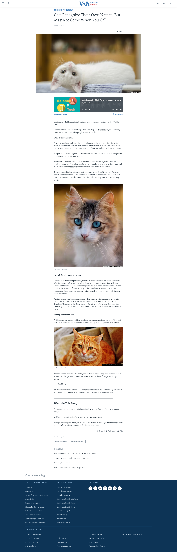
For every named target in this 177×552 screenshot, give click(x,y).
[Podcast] (115, 488)
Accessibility (29, 499)
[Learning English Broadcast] (158, 3)
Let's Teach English (63, 511)
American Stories (31, 542)
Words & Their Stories (97, 546)
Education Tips (62, 542)
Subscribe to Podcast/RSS (34, 511)
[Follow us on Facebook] (90, 488)
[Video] (164, 3)
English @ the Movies (64, 491)
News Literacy (62, 515)
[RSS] (110, 488)
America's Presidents (32, 538)
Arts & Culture (30, 546)
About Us (28, 487)
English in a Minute (64, 487)
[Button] (119, 31)
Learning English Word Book (35, 519)
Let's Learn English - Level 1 (66, 503)
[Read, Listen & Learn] (170, 3)
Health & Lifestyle (95, 534)
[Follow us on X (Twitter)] (95, 488)
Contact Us (29, 491)
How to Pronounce (63, 523)
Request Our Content (32, 503)
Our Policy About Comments (35, 523)
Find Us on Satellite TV (33, 515)
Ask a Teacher (62, 538)
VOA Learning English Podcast (132, 534)
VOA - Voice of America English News (97, 103)
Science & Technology (63, 10)
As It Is (59, 534)
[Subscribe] (119, 488)
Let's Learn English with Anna (67, 499)
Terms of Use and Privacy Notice (36, 495)
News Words (61, 519)
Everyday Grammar (64, 546)
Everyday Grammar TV (65, 495)
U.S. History (93, 542)
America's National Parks (34, 534)
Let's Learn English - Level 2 (66, 507)
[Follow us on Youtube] (100, 488)
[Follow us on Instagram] (105, 488)
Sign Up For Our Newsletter (35, 507)
